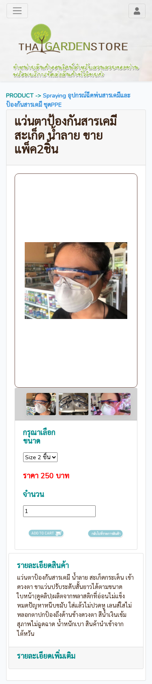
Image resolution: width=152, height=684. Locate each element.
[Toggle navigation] (137, 11)
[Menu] (17, 10)
